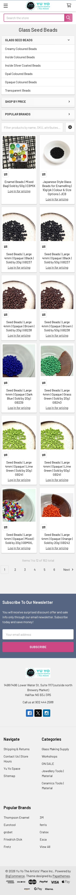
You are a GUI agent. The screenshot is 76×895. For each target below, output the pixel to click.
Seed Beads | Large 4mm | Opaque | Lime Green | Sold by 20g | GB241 (19, 468)
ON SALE (48, 763)
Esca (43, 839)
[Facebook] (29, 713)
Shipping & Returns (17, 749)
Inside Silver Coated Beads (23, 65)
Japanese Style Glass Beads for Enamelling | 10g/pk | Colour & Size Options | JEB (57, 188)
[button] (70, 127)
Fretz (7, 847)
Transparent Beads (18, 90)
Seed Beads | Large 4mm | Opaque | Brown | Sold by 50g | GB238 (57, 326)
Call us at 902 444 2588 (38, 702)
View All (45, 847)
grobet (8, 832)
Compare (6, 174)
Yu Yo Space (12, 768)
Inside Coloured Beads (20, 57)
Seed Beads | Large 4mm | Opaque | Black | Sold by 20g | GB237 (19, 258)
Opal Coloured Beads (19, 74)
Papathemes (61, 876)
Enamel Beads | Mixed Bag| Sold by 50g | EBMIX (19, 184)
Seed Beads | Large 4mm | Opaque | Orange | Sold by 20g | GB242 (57, 539)
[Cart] (70, 5)
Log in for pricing (19, 191)
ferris (43, 825)
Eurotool (10, 825)
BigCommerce (15, 876)
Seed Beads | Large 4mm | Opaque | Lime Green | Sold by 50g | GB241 (57, 468)
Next (67, 569)
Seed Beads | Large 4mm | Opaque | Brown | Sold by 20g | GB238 (18, 326)
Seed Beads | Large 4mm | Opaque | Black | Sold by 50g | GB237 (57, 258)
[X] (38, 713)
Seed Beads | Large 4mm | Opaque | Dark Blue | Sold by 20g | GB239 (19, 396)
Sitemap (9, 776)
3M (42, 817)
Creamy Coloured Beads (21, 49)
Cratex (44, 832)
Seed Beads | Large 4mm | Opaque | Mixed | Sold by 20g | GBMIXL (19, 539)
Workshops (49, 756)
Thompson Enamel (16, 817)
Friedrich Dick (13, 839)
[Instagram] (46, 713)
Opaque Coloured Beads (21, 82)
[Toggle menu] (5, 5)
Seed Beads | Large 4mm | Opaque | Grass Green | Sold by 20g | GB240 (57, 396)
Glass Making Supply (55, 749)
